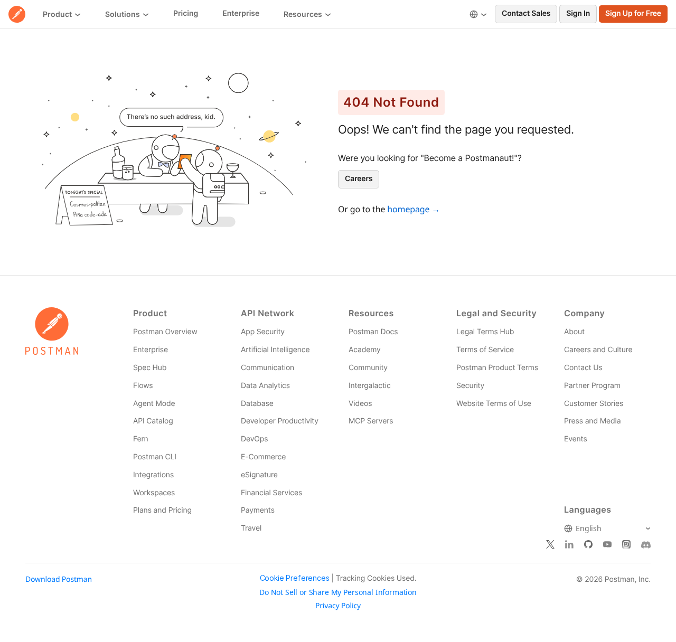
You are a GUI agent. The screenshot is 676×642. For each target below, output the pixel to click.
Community (368, 367)
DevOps (254, 439)
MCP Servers (371, 421)
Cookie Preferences (295, 578)
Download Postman (58, 579)
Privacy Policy (338, 606)
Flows (143, 385)
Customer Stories (593, 403)
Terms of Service (485, 349)
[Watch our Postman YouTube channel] (607, 544)
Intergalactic (370, 385)
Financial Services (271, 492)
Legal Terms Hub (485, 331)
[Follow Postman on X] (550, 544)
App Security (263, 331)
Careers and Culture (598, 349)
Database (257, 403)
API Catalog (153, 421)
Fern (140, 439)
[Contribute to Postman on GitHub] (588, 544)
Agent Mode (154, 403)
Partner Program (592, 385)
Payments (258, 510)
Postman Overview (165, 331)
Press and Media (592, 421)
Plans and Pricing (162, 510)
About (574, 331)
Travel (251, 528)
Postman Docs (373, 331)
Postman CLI (154, 456)
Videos (360, 403)
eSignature (259, 474)
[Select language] (478, 14)
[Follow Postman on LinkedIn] (569, 544)
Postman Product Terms (497, 367)
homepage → (413, 209)
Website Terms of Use (493, 403)
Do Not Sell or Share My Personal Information (338, 592)
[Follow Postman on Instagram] (626, 544)
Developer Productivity (279, 421)
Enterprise (150, 349)
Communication (267, 367)
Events (575, 439)
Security (470, 385)
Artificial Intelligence (275, 349)
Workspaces (154, 492)
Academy (365, 349)
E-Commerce (263, 456)
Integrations (153, 474)
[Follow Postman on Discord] (646, 544)
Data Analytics (265, 385)
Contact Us (583, 367)
